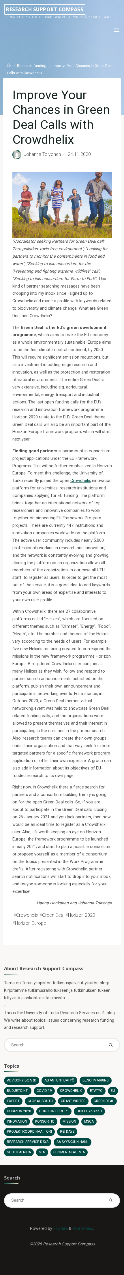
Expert (13, 1101)
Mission (69, 1121)
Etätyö (96, 1091)
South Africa (19, 1152)
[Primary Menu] (116, 30)
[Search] (110, 1045)
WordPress (83, 1228)
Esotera (60, 1228)
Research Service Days (27, 1142)
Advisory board (21, 1080)
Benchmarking (95, 1080)
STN (42, 1152)
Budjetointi (18, 1091)
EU (113, 1091)
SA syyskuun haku (73, 1142)
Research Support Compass (44, 9)
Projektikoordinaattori (29, 1131)
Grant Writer (73, 1101)
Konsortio (45, 1121)
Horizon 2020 (81, 915)
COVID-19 (44, 1091)
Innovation (17, 1121)
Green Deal (53, 915)
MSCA (89, 1121)
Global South (40, 1101)
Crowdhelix (80, 480)
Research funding (31, 66)
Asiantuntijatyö (59, 1080)
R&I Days (67, 1131)
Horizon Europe (30, 923)
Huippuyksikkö (89, 1111)
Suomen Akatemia (69, 1152)
